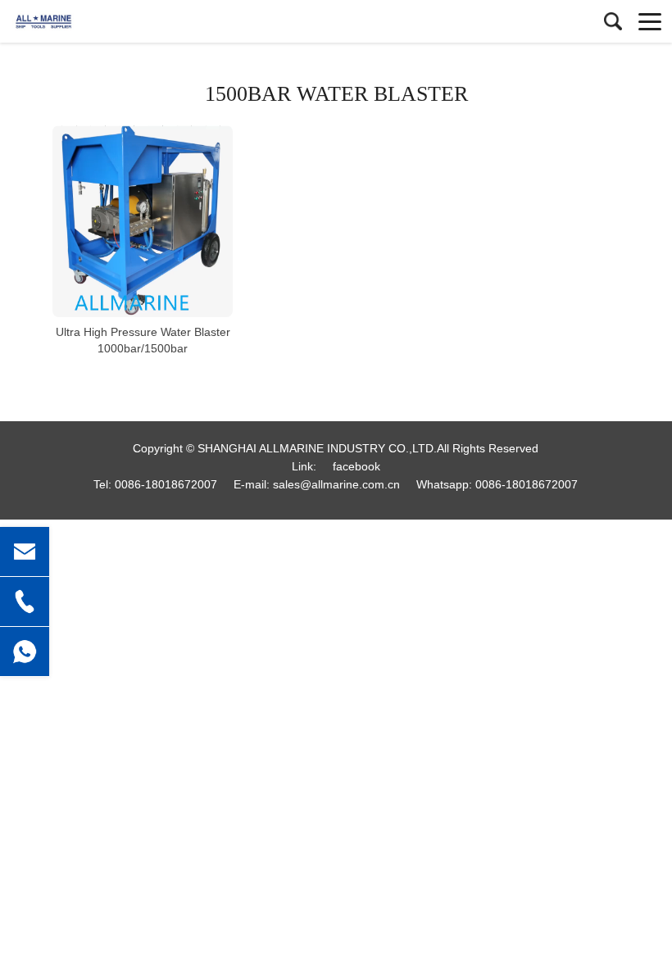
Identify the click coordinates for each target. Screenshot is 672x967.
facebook (356, 466)
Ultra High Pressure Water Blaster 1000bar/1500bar (143, 340)
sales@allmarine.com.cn (336, 484)
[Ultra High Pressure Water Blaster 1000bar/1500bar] (142, 221)
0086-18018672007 (166, 484)
